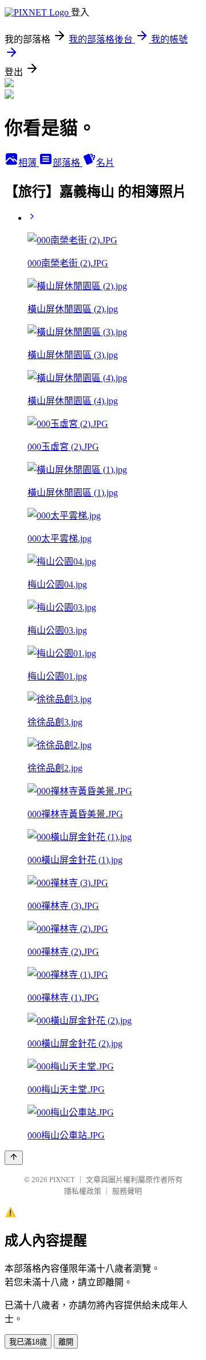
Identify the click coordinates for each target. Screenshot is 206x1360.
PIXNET (62, 1179)
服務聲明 (127, 1191)
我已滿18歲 (28, 1342)
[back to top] (14, 1158)
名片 (105, 163)
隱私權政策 (82, 1191)
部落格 (67, 163)
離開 (65, 1342)
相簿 (28, 163)
